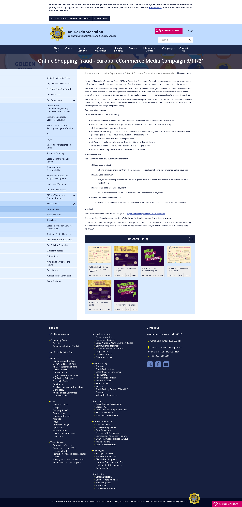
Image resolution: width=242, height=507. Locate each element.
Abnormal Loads (103, 380)
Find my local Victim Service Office (68, 459)
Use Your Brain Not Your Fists (110, 462)
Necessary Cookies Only (80, 18)
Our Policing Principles (63, 378)
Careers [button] (132, 48)
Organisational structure (64, 363)
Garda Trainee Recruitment (109, 404)
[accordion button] (191, 239)
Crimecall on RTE (104, 354)
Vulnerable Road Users (106, 395)
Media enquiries (103, 482)
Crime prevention (104, 337)
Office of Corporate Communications (142, 73)
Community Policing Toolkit (66, 346)
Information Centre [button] (149, 49)
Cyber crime (58, 427)
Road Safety (101, 374)
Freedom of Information (107, 433)
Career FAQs (102, 406)
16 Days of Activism (105, 453)
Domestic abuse (60, 404)
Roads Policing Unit (105, 369)
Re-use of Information (163, 501)
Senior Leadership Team (64, 361)
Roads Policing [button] (118, 49)
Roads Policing (100, 363)
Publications (59, 384)
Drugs (56, 407)
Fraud (55, 421)
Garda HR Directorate (106, 444)
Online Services (60, 369)
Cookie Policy (155, 7)
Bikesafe (100, 386)
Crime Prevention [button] (100, 49)
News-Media (168, 73)
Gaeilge (189, 30)
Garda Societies (60, 395)
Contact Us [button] (183, 49)
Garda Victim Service (62, 445)
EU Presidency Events (106, 427)
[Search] (190, 40)
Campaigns (98, 450)
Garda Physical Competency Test (111, 409)
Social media (101, 485)
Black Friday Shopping (106, 459)
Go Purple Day (102, 468)
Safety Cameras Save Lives (108, 372)
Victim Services (57, 442)
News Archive (184, 73)
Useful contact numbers (107, 479)
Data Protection (103, 430)
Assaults (57, 418)
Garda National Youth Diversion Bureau (114, 342)
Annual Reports (103, 441)
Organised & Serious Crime (65, 375)
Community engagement (107, 345)
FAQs (86, 501)
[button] (74, 100)
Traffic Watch (102, 383)
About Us (98, 73)
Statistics (100, 366)
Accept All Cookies (58, 18)
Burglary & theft (60, 410)
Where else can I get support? (67, 462)
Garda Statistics (103, 424)
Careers (97, 401)
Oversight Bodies (61, 381)
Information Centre (102, 421)
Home (88, 73)
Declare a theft (60, 451)
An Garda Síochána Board (65, 366)
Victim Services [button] (82, 49)
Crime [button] (68, 48)
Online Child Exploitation (64, 433)
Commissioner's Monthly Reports (111, 436)
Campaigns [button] (168, 48)
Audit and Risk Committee (65, 392)
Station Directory (104, 476)
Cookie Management (60, 334)
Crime (53, 401)
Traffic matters (60, 430)
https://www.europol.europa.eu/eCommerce (146, 213)
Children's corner (104, 357)
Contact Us (98, 474)
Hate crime (58, 436)
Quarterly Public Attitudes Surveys (112, 438)
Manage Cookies (101, 18)
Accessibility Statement (119, 501)
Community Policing (105, 340)
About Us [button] (57, 49)
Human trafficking (61, 416)
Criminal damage (61, 424)
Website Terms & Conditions (141, 501)
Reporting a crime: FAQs (64, 448)
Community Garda (58, 340)
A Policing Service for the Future (68, 387)
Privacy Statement (180, 501)
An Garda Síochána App (61, 352)
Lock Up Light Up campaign (109, 465)
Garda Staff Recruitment (107, 415)
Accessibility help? (171, 30)
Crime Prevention (101, 334)
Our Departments (113, 73)
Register (57, 343)
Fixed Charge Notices (106, 377)
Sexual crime (59, 413)
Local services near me (106, 488)
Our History (58, 389)
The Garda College (104, 412)
